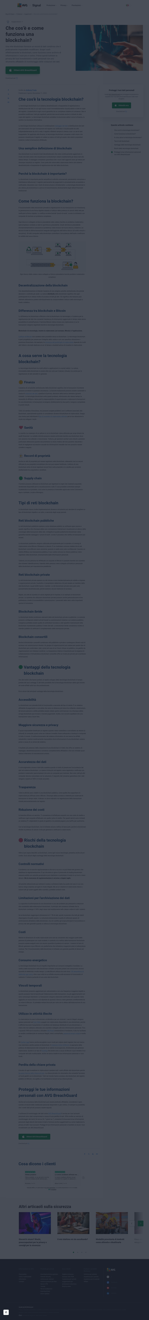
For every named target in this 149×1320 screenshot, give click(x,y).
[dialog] (74, 660)
